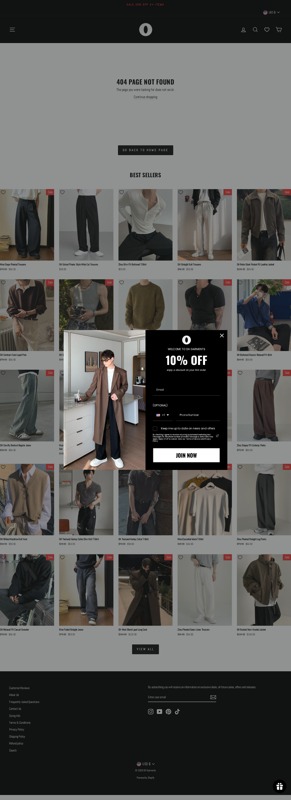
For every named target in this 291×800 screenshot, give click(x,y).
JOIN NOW (186, 455)
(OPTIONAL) (160, 405)
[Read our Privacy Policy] (217, 435)
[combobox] (163, 415)
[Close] (221, 335)
